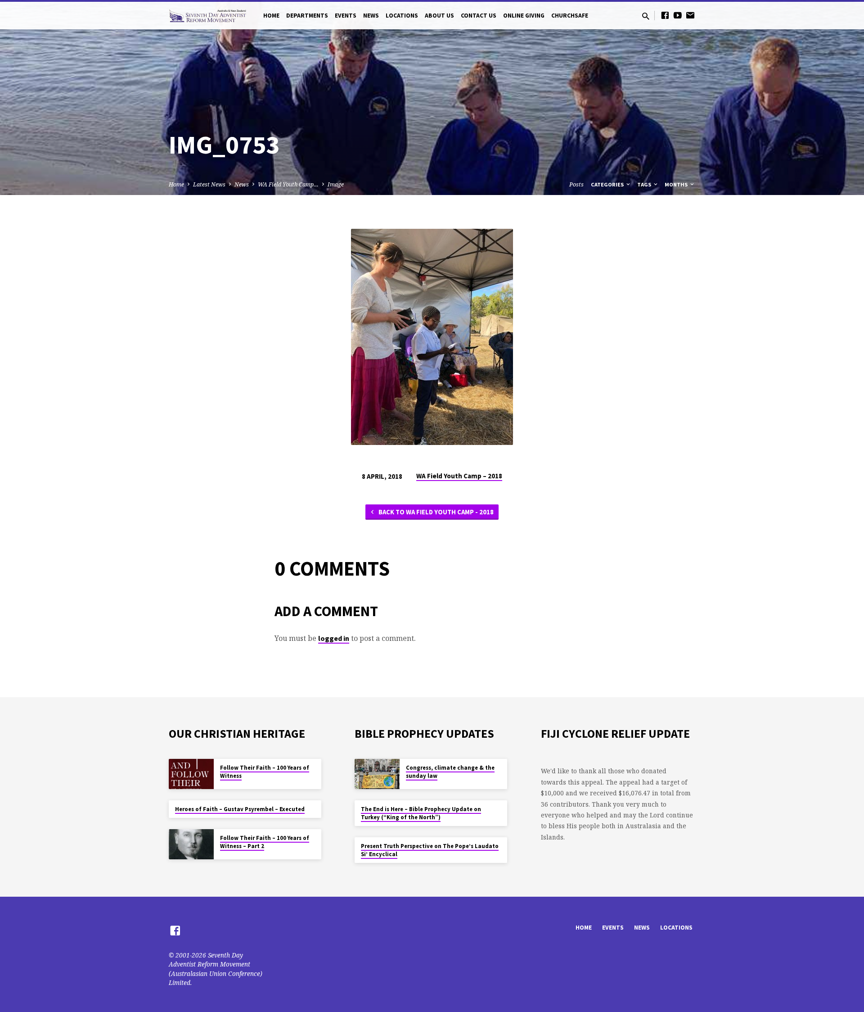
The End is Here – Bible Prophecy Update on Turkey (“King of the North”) (421, 813)
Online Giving (523, 15)
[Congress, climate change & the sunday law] (377, 774)
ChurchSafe (569, 15)
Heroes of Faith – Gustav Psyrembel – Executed (240, 809)
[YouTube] (678, 15)
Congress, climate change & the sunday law (450, 772)
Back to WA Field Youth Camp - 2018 (435, 512)
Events (345, 15)
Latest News (209, 184)
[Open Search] (646, 16)
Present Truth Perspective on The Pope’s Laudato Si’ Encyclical (430, 850)
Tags (644, 184)
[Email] (690, 15)
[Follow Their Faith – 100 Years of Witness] (191, 774)
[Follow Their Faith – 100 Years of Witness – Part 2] (191, 844)
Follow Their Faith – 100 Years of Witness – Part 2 (264, 842)
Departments (307, 15)
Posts (576, 184)
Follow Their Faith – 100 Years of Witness (264, 772)
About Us (439, 15)
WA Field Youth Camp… (288, 184)
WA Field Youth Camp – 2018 (459, 476)
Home (271, 15)
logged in (333, 638)
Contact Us (478, 15)
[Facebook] (665, 15)
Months (677, 184)
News (371, 15)
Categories (608, 184)
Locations (402, 15)
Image (336, 184)
